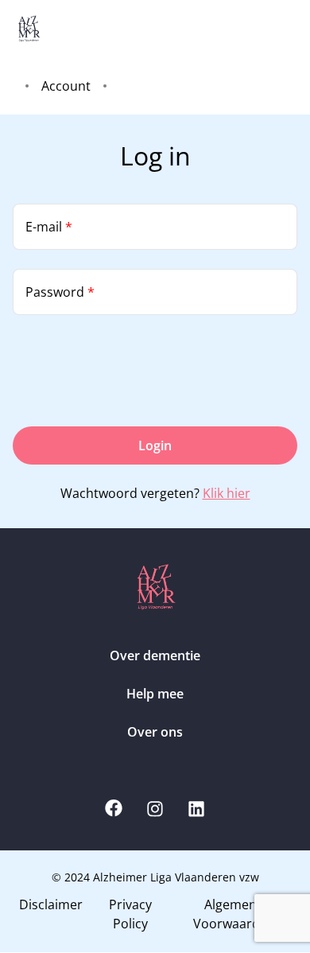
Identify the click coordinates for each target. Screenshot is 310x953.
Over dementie (155, 655)
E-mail (48, 226)
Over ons (155, 732)
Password (60, 292)
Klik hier (226, 493)
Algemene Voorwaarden (234, 914)
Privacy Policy (130, 914)
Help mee (155, 693)
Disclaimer (51, 904)
